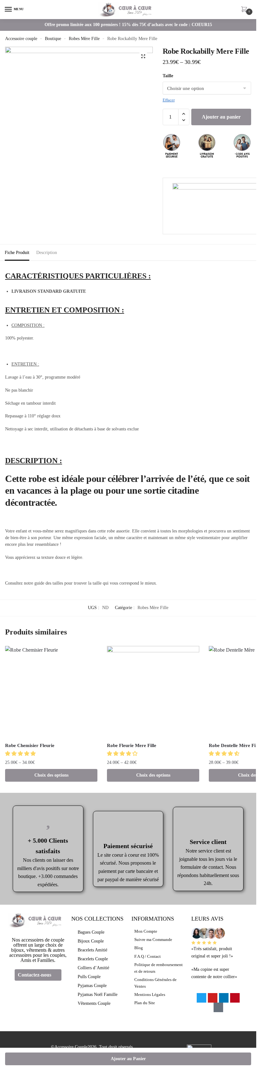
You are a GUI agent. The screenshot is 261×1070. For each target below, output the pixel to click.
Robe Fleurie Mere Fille (131, 745)
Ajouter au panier (221, 117)
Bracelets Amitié (92, 950)
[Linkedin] (224, 998)
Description (46, 252)
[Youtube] (212, 998)
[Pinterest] (235, 998)
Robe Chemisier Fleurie (29, 745)
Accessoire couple (21, 38)
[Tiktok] (218, 1007)
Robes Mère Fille (84, 38)
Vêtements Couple (94, 1003)
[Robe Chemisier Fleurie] (51, 692)
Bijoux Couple (91, 941)
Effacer (169, 100)
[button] (21, 753)
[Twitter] (201, 998)
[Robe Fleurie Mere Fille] (153, 692)
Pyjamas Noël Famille (97, 994)
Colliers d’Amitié (93, 967)
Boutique (53, 38)
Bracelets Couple (93, 959)
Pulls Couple (89, 976)
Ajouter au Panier (128, 1058)
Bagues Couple (91, 932)
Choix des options (51, 775)
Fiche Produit (17, 252)
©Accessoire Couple (69, 1047)
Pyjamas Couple (92, 985)
